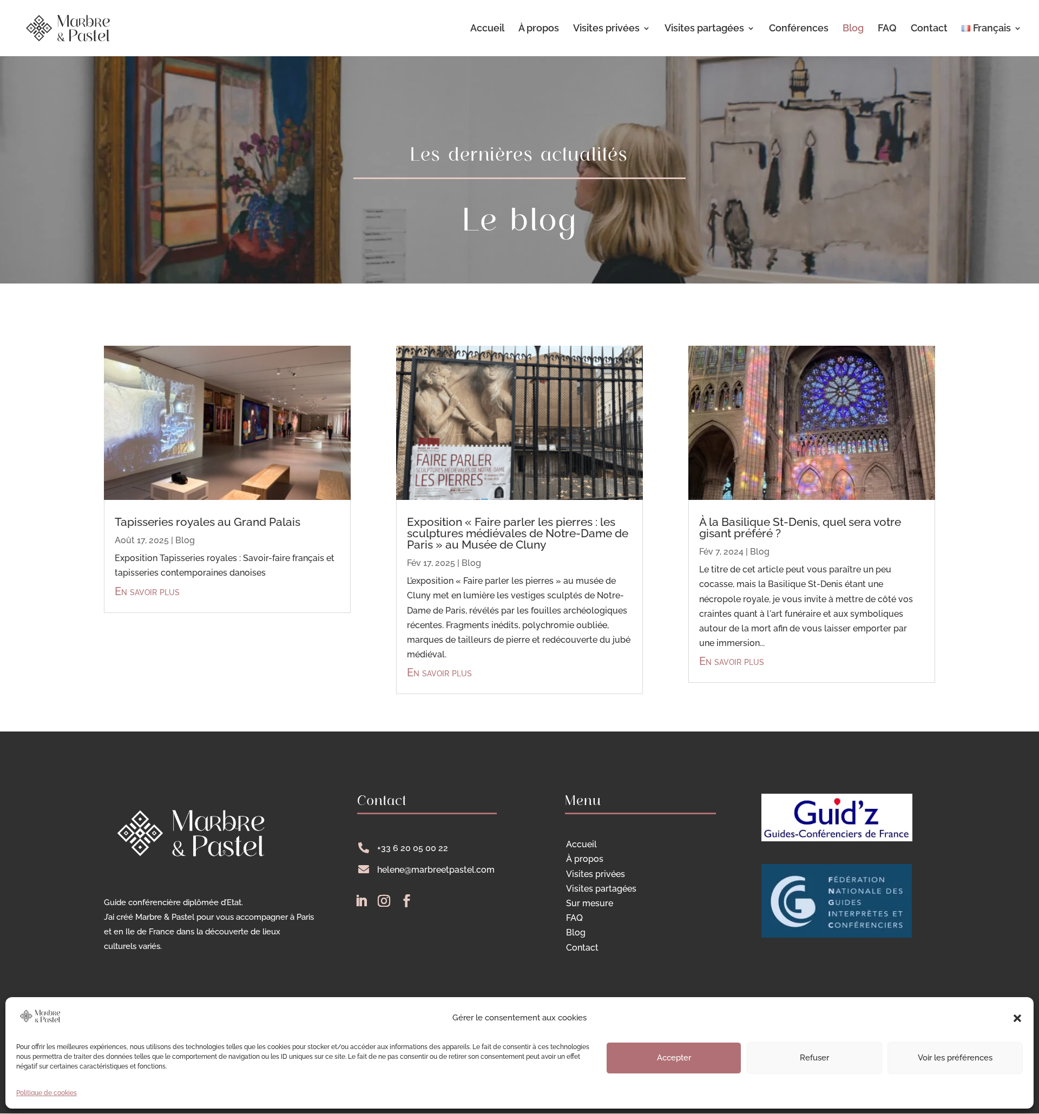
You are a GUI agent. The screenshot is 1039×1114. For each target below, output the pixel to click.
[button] (1017, 1018)
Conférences (798, 29)
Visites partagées (704, 29)
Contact (929, 29)
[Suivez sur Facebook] (406, 900)
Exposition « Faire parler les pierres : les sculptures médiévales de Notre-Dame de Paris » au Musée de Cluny (517, 533)
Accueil (487, 29)
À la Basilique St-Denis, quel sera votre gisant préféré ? (800, 527)
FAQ (887, 29)
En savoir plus (147, 591)
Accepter (674, 1058)
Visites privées (606, 29)
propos (584, 859)
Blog (853, 29)
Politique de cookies (46, 1093)
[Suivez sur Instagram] (383, 900)
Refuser (814, 1058)
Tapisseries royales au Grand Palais (207, 522)
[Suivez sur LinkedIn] (360, 900)
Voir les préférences (955, 1058)
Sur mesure (589, 903)
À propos (538, 29)
